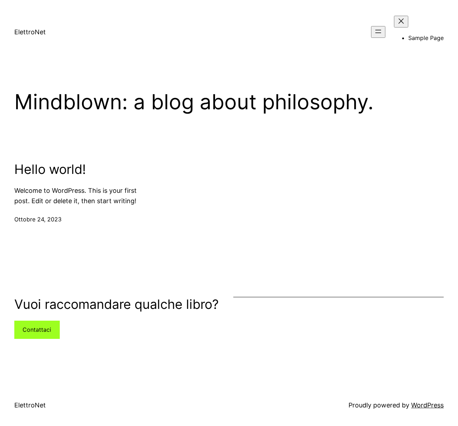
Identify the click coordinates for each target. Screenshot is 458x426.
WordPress (427, 405)
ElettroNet (30, 32)
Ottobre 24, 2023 (38, 219)
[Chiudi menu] (401, 21)
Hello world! (50, 169)
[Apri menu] (378, 32)
